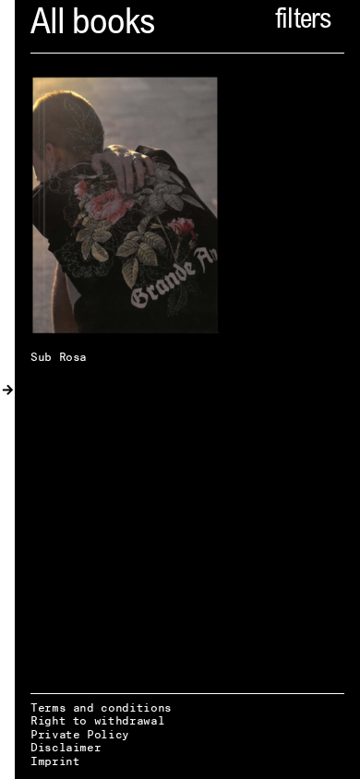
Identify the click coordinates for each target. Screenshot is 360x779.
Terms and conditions (101, 707)
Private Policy (79, 734)
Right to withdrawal (97, 720)
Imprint (54, 761)
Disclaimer (65, 747)
